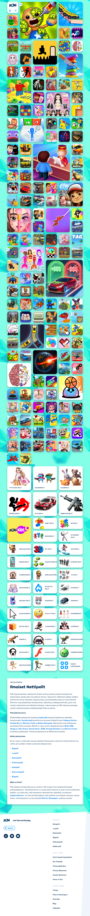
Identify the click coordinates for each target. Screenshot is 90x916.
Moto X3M (69, 726)
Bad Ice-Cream (71, 729)
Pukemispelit (17, 763)
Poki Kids (56, 899)
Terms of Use (58, 879)
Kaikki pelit (57, 846)
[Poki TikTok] (6, 836)
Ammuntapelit (18, 772)
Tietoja (55, 890)
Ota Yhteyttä (57, 862)
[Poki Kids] (19, 530)
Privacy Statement (60, 870)
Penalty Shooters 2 (54, 729)
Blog (54, 904)
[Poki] (12, 5)
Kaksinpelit (16, 758)
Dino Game (23, 729)
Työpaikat (56, 908)
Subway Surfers (70, 720)
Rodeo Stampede (45, 723)
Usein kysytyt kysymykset (62, 857)
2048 (43, 729)
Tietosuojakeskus (59, 866)
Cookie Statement (59, 875)
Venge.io (13, 729)
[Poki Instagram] (12, 836)
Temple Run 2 (16, 723)
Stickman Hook (29, 723)
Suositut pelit (27, 720)
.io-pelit (15, 753)
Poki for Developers (50, 798)
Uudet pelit (42, 718)
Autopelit (16, 767)
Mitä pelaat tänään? (15, 10)
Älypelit (15, 748)
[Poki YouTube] (18, 836)
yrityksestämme (17, 795)
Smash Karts (34, 729)
